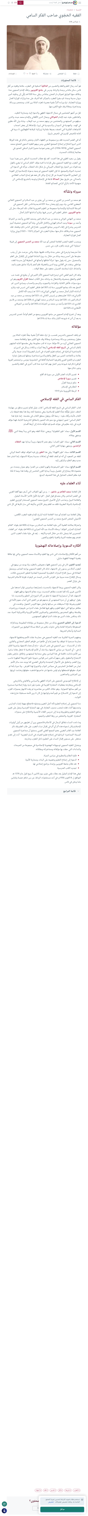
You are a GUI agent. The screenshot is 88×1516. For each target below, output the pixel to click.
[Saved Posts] (8, 2)
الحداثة (56, 179)
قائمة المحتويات (68, 80)
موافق (62, 1509)
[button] (30, 74)
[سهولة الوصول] (12, 2)
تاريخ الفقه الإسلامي (57, 348)
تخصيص (51, 1502)
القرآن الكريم (22, 279)
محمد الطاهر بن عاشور (61, 492)
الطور (41, 452)
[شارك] (4, 1504)
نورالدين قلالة (73, 21)
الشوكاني (54, 117)
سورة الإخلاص (64, 379)
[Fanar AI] (4, 1510)
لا (37, 1508)
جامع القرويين (36, 90)
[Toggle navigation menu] (79, 3)
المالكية (44, 86)
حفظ (75, 73)
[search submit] (20, 3)
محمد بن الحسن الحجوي (28, 242)
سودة (69, 223)
